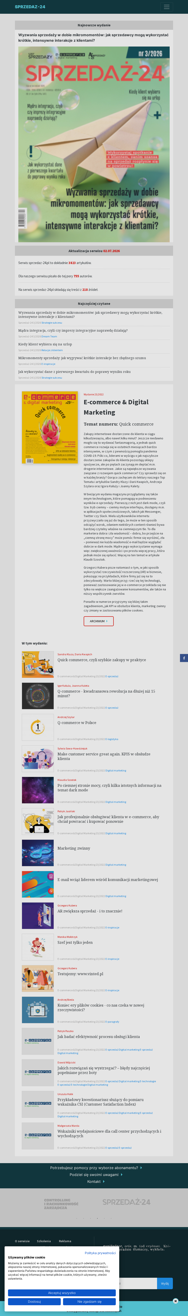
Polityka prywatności (100, 1253)
